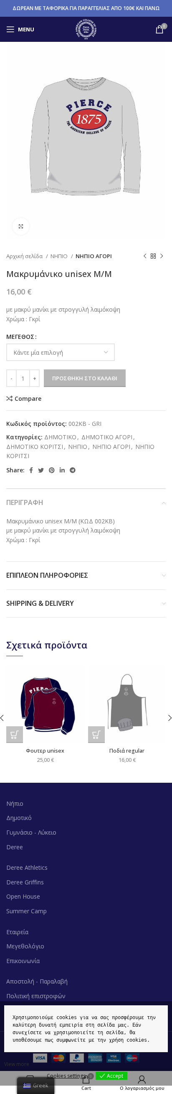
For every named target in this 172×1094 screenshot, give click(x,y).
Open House (23, 896)
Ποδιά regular (126, 750)
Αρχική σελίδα (25, 256)
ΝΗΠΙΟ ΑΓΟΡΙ (94, 256)
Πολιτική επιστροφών (36, 996)
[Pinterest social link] (51, 470)
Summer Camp (26, 911)
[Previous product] (145, 256)
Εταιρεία (17, 932)
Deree (14, 847)
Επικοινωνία (23, 961)
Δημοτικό (19, 818)
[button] (96, 734)
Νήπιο (14, 803)
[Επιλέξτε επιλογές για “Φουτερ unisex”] (14, 734)
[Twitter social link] (40, 470)
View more (16, 1064)
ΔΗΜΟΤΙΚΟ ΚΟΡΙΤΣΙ (34, 447)
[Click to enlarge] (21, 226)
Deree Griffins (25, 882)
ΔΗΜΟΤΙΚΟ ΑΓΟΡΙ (106, 437)
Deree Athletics (27, 867)
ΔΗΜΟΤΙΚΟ (60, 437)
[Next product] (161, 256)
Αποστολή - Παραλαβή (37, 981)
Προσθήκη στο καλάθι (84, 378)
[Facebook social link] (31, 470)
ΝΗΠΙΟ (60, 256)
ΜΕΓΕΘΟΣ (20, 337)
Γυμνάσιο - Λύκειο (31, 832)
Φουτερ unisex (45, 750)
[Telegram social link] (72, 470)
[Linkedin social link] (62, 470)
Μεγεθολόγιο (25, 946)
